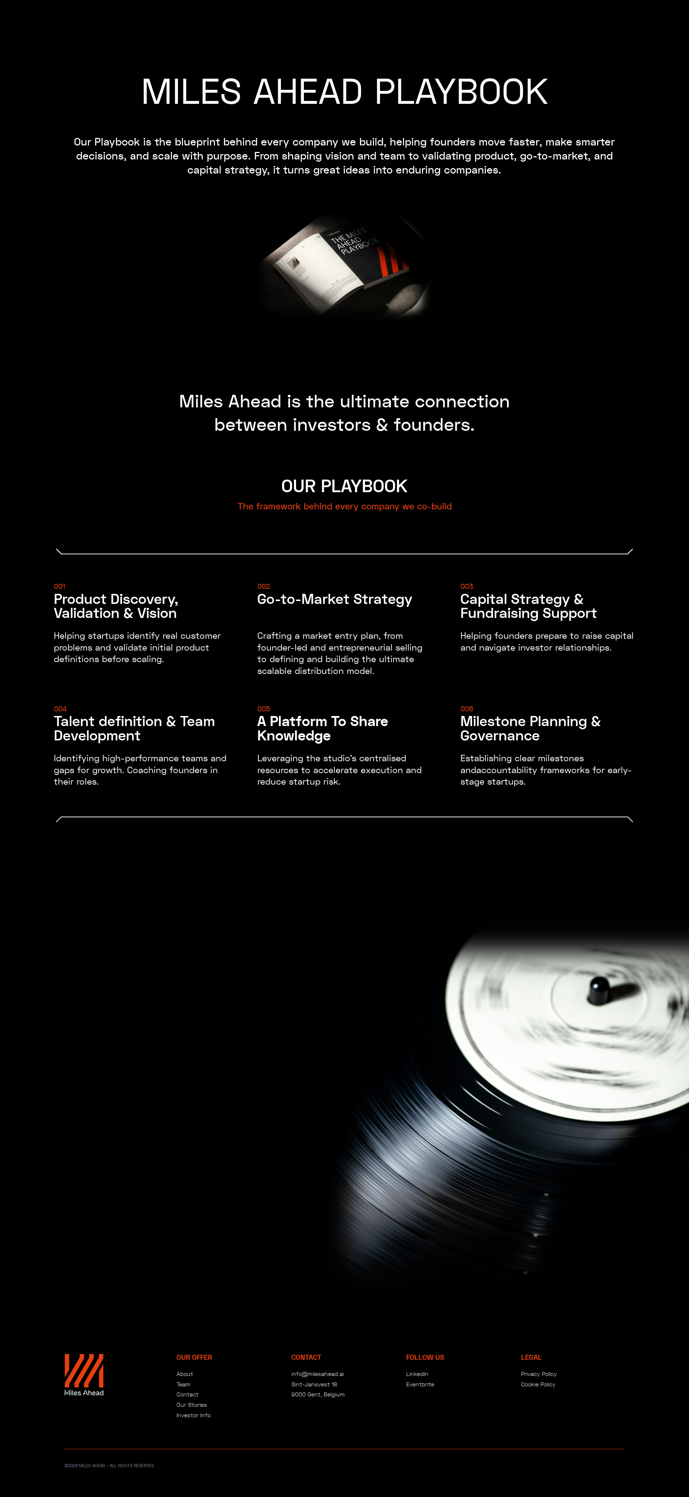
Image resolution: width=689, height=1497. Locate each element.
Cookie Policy (538, 1384)
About (185, 1373)
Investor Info (194, 1415)
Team (184, 1384)
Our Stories (192, 1404)
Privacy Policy (539, 1373)
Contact (187, 1394)
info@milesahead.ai (317, 1373)
